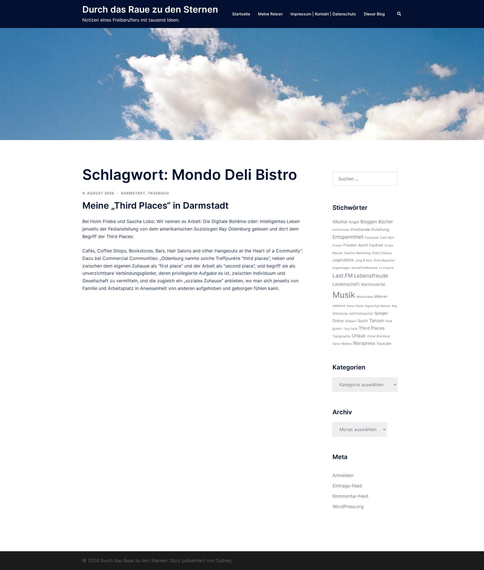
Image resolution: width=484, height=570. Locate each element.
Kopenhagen (341, 268)
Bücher (385, 221)
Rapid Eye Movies (377, 306)
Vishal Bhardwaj (378, 336)
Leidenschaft (346, 284)
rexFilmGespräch (361, 313)
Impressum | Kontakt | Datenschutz (323, 13)
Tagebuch (158, 193)
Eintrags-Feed (347, 485)
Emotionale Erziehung (370, 229)
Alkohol (339, 221)
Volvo (336, 344)
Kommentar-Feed (350, 496)
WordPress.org (348, 506)
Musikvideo (365, 297)
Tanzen (376, 320)
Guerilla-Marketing (357, 253)
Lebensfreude (371, 276)
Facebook (372, 237)
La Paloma (386, 268)
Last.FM (342, 275)
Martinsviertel (373, 284)
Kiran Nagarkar (384, 260)
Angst (354, 222)
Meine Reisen (270, 13)
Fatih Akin (387, 237)
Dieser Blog (374, 13)
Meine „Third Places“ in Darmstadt (155, 205)
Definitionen (341, 230)
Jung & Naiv (363, 260)
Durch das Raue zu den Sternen (150, 9)
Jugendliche (343, 260)
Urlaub (359, 335)
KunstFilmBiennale (365, 268)
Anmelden (342, 475)
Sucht (363, 320)
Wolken (346, 344)
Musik (343, 295)
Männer (381, 296)
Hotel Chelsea (382, 253)
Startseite (241, 13)
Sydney (224, 560)
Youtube (383, 343)
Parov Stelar (355, 306)
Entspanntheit (348, 237)
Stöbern (350, 321)
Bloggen (368, 221)
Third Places (372, 328)
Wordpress (364, 343)
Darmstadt (133, 193)
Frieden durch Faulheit (363, 245)
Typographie (341, 336)
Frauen (337, 245)
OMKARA (338, 306)
